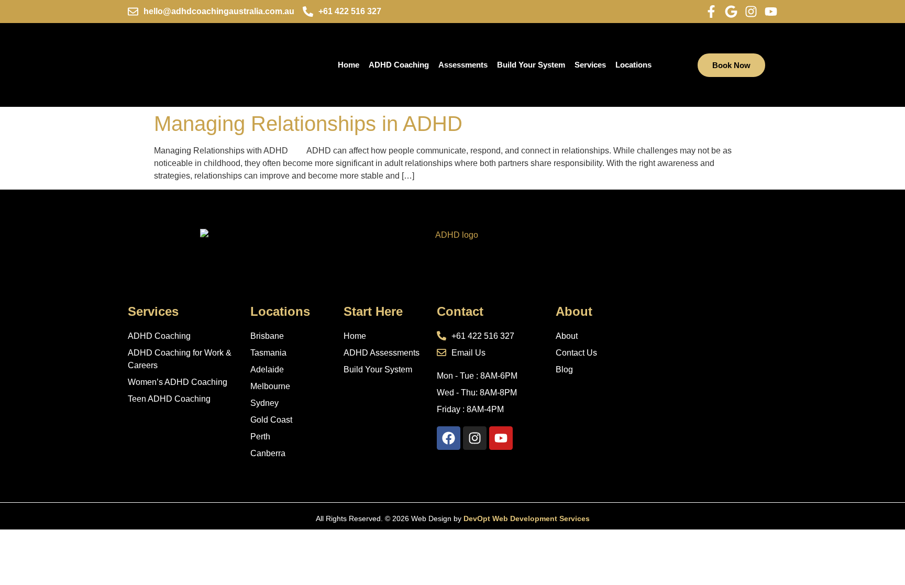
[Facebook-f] (711, 11)
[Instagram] (751, 11)
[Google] (731, 11)
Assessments (463, 64)
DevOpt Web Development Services (526, 518)
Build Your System (531, 64)
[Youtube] (771, 11)
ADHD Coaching (399, 64)
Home (348, 64)
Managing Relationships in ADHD (308, 123)
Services (590, 64)
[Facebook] (448, 438)
